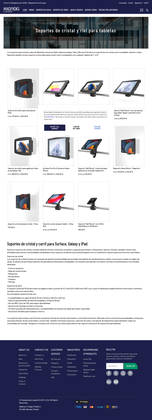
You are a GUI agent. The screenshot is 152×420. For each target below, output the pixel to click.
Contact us (39, 355)
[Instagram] (123, 373)
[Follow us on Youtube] (116, 381)
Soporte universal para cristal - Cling (23, 224)
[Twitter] (116, 373)
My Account (56, 359)
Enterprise (71, 374)
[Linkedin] (109, 381)
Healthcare (71, 355)
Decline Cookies (97, 128)
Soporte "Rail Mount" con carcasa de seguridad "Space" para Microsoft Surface (128, 112)
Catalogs (22, 377)
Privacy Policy (56, 367)
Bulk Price (39, 359)
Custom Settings (76, 128)
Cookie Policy (50, 117)
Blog (20, 359)
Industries (23, 369)
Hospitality (71, 367)
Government (72, 371)
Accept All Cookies (54, 128)
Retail (69, 363)
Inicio (130, 3)
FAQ (52, 377)
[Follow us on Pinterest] (130, 373)
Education (71, 359)
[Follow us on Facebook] (109, 373)
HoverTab (87, 359)
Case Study (23, 373)
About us (22, 355)
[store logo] (13, 9)
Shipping (54, 363)
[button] (146, 3)
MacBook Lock (89, 376)
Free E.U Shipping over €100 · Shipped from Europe (25, 3)
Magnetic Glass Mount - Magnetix (126, 168)
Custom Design (41, 363)
